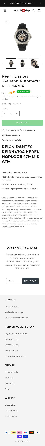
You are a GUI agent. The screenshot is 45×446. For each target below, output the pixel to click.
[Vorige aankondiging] (4, 3)
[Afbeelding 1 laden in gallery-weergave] (11, 63)
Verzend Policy (12, 345)
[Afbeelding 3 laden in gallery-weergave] (34, 63)
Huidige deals (11, 372)
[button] (5, 10)
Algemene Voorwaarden (16, 333)
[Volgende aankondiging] (40, 3)
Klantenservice (12, 306)
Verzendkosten (17, 97)
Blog (7, 389)
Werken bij (10, 383)
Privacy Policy (11, 339)
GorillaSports (11, 410)
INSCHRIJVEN (30, 281)
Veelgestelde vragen (14, 312)
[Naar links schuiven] (3, 64)
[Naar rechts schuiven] (42, 64)
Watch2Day (10, 405)
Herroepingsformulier (15, 356)
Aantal (5, 108)
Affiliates (9, 378)
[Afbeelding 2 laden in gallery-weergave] (22, 63)
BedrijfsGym (11, 416)
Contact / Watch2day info (17, 318)
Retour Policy (11, 350)
